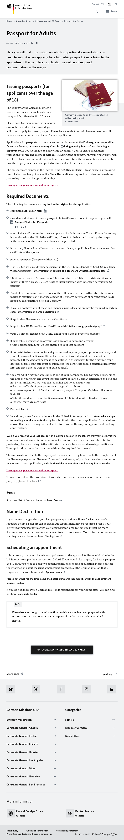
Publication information (37, 830)
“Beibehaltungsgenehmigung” (84, 326)
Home (9, 21)
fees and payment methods (40, 154)
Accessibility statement (67, 830)
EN (109, 4)
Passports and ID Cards (48, 21)
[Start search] (95, 9)
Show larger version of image (89, 95)
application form (32, 210)
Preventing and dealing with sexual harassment (29, 834)
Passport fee (17, 409)
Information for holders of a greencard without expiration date (69, 270)
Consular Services (25, 21)
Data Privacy (12, 830)
